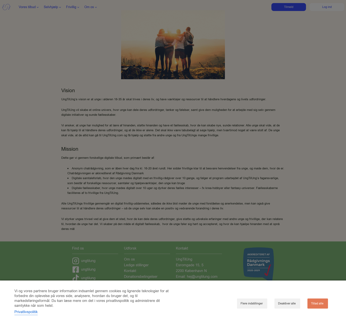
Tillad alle (317, 304)
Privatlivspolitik (26, 311)
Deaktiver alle (287, 304)
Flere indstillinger (252, 304)
